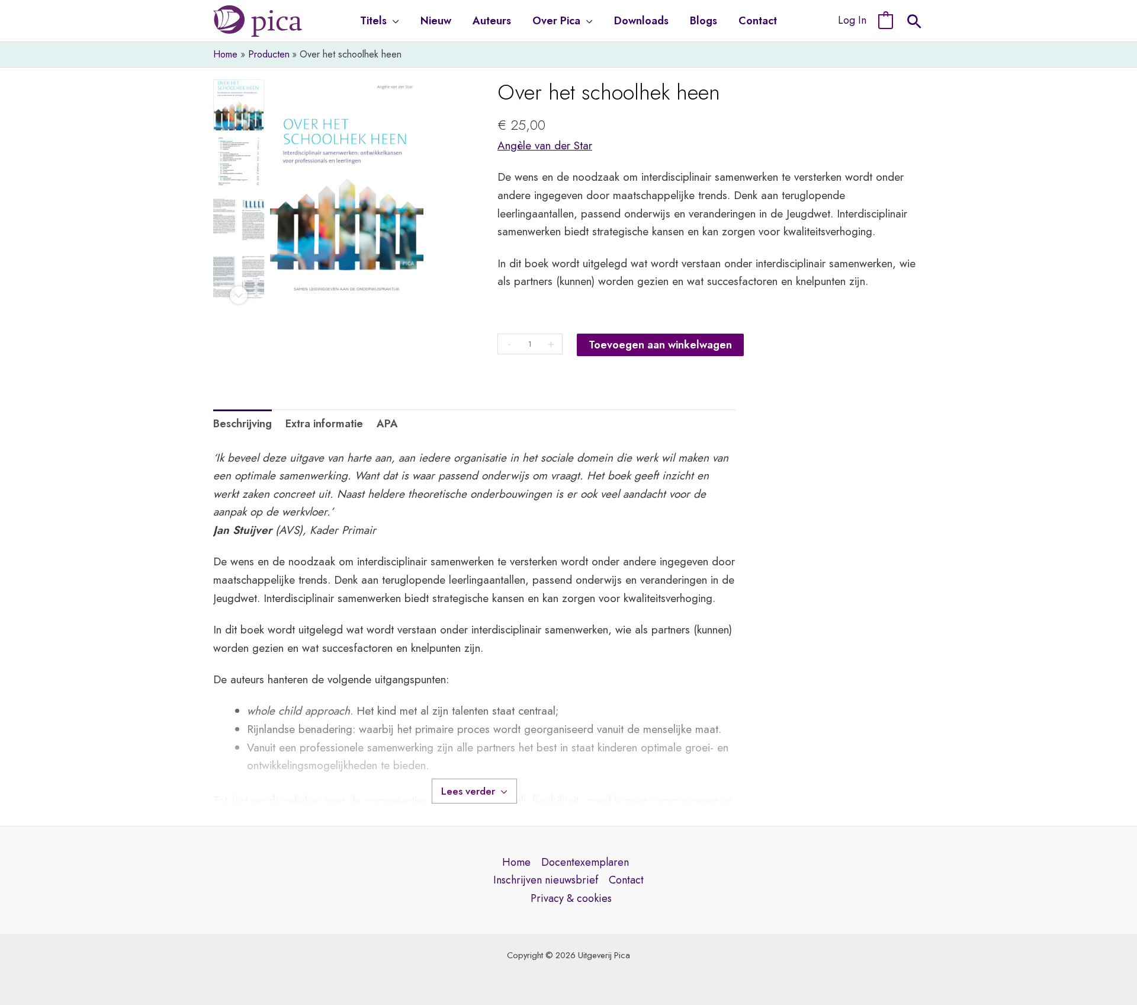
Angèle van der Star (544, 145)
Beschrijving (242, 423)
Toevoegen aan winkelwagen (660, 345)
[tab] (242, 424)
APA (387, 423)
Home (516, 862)
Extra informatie (324, 423)
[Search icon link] (914, 23)
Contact (626, 880)
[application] (393, 20)
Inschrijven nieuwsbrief (545, 880)
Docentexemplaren (585, 862)
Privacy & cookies (571, 898)
